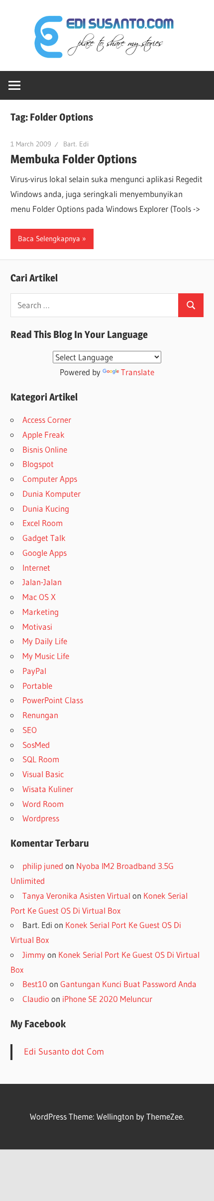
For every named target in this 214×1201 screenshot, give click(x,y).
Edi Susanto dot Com (64, 1051)
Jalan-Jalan (42, 582)
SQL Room (40, 759)
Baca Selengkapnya (49, 238)
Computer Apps (49, 478)
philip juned (42, 866)
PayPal (34, 671)
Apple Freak (43, 434)
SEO (29, 730)
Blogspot (38, 464)
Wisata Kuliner (47, 789)
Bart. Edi (76, 143)
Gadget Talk (44, 538)
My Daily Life (44, 641)
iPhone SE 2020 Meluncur (107, 999)
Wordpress (40, 818)
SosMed (36, 744)
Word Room (43, 804)
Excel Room (42, 523)
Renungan (40, 715)
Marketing (40, 611)
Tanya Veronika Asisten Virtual (76, 895)
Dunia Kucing (45, 508)
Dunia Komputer (51, 493)
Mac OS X (39, 597)
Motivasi (37, 626)
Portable (37, 685)
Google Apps (44, 552)
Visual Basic (43, 774)
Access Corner (46, 419)
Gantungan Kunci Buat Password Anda (128, 984)
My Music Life (45, 656)
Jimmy (33, 954)
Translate (137, 372)
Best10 (34, 984)
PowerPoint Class (52, 700)
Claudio (35, 999)
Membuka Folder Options (73, 159)
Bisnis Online (44, 449)
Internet (36, 567)
